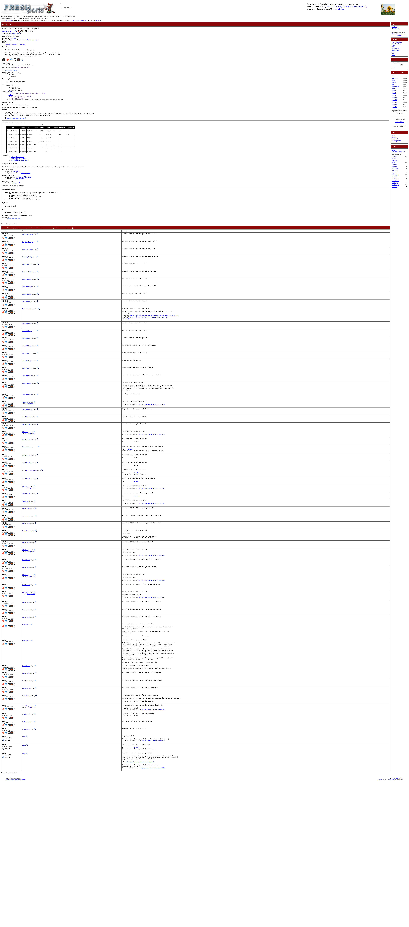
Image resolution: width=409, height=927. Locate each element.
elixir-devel (394, 78)
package (10, 95)
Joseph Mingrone (26, 706)
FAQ (393, 47)
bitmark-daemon (21, 158)
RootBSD (399, 35)
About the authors (396, 44)
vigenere (37, 40)
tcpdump (32, 40)
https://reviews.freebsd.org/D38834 (152, 555)
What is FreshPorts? (397, 42)
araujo (23, 753)
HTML (394, 778)
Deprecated (394, 160)
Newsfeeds (394, 142)
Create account (395, 28)
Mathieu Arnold (26, 714)
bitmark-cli (20, 157)
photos (341, 9)
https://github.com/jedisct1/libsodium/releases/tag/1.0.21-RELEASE (154, 316)
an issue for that (98, 20)
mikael (24, 745)
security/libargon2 (24, 177)
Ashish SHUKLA (27, 417)
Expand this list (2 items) (16, 118)
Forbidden (394, 164)
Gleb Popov (25, 402)
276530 (136, 481)
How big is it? (395, 48)
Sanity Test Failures (396, 140)
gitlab (393, 80)
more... (393, 68)
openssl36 (394, 104)
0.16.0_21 (4, 31)
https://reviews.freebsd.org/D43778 (152, 488)
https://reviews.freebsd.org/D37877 (152, 597)
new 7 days (395, 183)
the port (10, 91)
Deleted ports (395, 139)
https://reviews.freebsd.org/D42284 (152, 503)
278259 (130, 449)
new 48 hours (395, 181)
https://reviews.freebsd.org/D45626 (152, 434)
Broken (394, 158)
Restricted (394, 166)
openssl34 (394, 95)
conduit (394, 88)
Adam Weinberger (27, 264)
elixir (393, 76)
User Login (394, 27)
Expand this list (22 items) (10, 70)
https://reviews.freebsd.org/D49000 (152, 404)
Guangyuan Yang (26, 688)
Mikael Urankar (26, 696)
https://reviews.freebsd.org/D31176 (152, 709)
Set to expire (395, 175)
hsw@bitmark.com (14, 33)
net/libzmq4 (19, 178)
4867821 (13, 38)
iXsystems (402, 33)
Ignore (393, 162)
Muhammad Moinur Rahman (29, 470)
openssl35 (394, 100)
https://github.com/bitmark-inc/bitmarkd (15, 44)
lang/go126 (16, 171)
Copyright (380, 779)
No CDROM (395, 168)
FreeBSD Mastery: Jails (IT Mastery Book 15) (347, 6)
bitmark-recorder (22, 160)
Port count (394, 156)
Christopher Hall (31, 403)
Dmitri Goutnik (26, 508)
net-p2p (10, 31)
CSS (397, 778)
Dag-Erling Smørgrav (27, 234)
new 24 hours (395, 179)
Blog (393, 53)
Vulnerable (394, 170)
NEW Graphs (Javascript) (398, 151)
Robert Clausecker (27, 531)
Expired (394, 173)
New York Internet (396, 33)
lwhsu (23, 736)
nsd (393, 84)
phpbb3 (394, 82)
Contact (393, 55)
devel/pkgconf (25, 173)
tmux (25, 40)
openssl (394, 90)
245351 (136, 747)
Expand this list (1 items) (14, 218)
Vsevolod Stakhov (27, 309)
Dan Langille (391, 779)
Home (393, 135)
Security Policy (395, 50)
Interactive (394, 177)
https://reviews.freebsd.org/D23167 (152, 768)
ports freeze (9, 20)
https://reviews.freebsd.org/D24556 (152, 740)
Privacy (393, 52)
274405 (136, 496)
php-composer (395, 86)
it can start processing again (80, 20)
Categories (394, 137)
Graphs (393, 150)
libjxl (28, 40)
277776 (136, 472)
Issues (393, 45)
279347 (127, 319)
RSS (402, 778)
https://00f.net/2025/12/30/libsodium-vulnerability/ (149, 317)
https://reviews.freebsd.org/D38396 (152, 580)
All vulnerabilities (399, 122)
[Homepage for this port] (3, 60)
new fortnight (395, 185)
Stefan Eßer (25, 624)
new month (394, 187)
